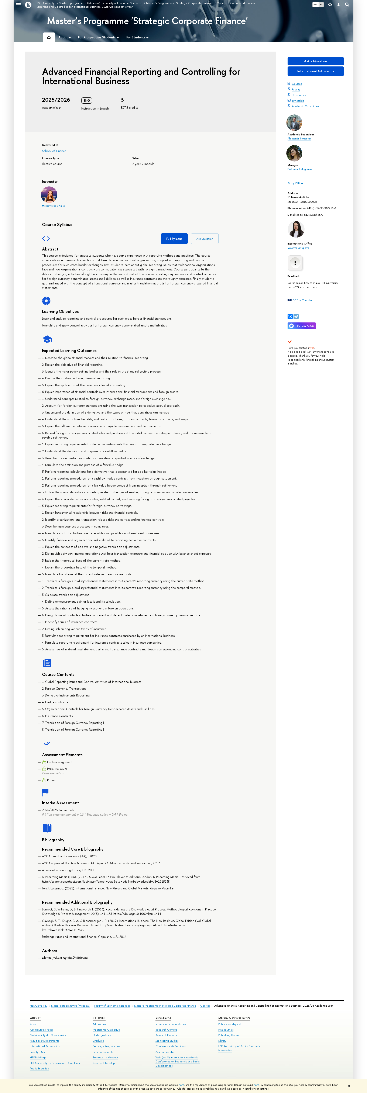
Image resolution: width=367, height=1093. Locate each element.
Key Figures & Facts (41, 1029)
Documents (299, 95)
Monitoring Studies (166, 1040)
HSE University (38, 1005)
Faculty (296, 89)
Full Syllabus (174, 239)
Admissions (99, 1024)
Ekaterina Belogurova (300, 169)
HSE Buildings (38, 1057)
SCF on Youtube (302, 300)
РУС (315, 4)
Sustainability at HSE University (48, 1035)
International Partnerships (44, 1046)
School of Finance (54, 151)
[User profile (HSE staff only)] (338, 5)
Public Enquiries (39, 1068)
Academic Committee (305, 106)
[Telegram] (296, 316)
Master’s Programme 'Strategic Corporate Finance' (147, 20)
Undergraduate (102, 1035)
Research (163, 1018)
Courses (297, 84)
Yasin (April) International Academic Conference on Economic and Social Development (177, 1062)
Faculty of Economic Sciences (112, 1005)
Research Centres (166, 1029)
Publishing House (228, 1035)
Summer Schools (103, 1052)
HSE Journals (225, 1029)
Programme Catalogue (106, 1029)
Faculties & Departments (44, 1040)
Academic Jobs (164, 1052)
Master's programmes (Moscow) (70, 1005)
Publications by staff (230, 1024)
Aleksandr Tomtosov (299, 138)
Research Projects (166, 1035)
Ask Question (204, 239)
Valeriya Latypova (298, 248)
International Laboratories (170, 1024)
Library (222, 1040)
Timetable (298, 101)
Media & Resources (234, 1018)
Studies (99, 1018)
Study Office (295, 183)
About (35, 1018)
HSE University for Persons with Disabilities (55, 1063)
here (181, 1085)
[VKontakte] (290, 316)
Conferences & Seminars (170, 1046)
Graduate (98, 1040)
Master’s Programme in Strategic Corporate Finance (165, 1005)
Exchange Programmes (106, 1046)
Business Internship (104, 1063)
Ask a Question (315, 61)
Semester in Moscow (105, 1057)
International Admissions (315, 71)
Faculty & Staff (38, 1052)
